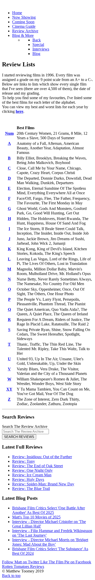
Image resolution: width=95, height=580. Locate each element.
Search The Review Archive (24, 426)
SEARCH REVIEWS (19, 437)
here (19, 111)
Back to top (11, 575)
